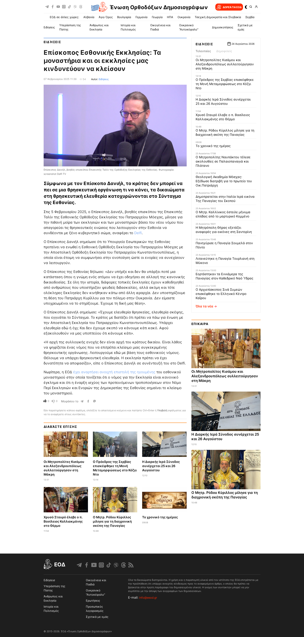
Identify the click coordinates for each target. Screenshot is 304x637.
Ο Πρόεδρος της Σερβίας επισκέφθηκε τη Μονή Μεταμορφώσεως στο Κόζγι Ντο (225, 84)
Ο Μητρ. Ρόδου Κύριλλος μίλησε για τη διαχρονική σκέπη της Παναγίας (112, 521)
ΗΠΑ (170, 17)
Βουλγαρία (124, 17)
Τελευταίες (203, 51)
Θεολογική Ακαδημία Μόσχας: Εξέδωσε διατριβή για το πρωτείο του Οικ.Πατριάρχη (224, 181)
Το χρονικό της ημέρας (160, 517)
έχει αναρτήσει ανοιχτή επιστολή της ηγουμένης (114, 372)
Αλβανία (88, 17)
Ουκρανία (184, 17)
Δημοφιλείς (224, 51)
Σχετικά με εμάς (97, 617)
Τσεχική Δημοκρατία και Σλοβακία (218, 17)
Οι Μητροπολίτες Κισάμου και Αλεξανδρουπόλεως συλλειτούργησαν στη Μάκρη (225, 64)
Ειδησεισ (49, 580)
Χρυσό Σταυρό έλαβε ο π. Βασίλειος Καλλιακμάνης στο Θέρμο (63, 521)
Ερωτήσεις (93, 600)
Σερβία (249, 17)
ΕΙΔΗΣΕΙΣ (49, 27)
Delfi (138, 233)
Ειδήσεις (52, 42)
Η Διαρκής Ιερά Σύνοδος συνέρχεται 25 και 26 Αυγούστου (161, 466)
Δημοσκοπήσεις (222, 27)
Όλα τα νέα (204, 306)
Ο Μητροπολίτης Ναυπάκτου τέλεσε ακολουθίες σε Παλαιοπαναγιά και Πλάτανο (223, 161)
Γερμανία (141, 17)
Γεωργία (157, 17)
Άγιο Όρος (106, 17)
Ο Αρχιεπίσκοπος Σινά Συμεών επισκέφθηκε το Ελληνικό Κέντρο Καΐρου (221, 294)
